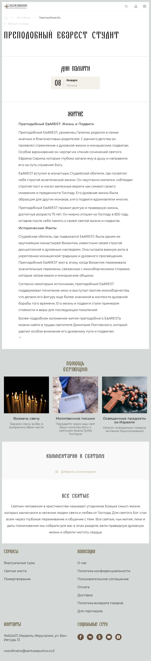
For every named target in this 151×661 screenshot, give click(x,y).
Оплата (83, 587)
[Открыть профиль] (136, 6)
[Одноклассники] (99, 637)
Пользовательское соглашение (103, 579)
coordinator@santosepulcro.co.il (29, 651)
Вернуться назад (18, 23)
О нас (82, 563)
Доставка (85, 595)
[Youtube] (109, 637)
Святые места (15, 571)
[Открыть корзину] (118, 6)
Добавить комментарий (78, 472)
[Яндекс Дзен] (118, 637)
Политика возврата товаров (100, 603)
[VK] (90, 637)
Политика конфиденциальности (103, 571)
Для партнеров (90, 611)
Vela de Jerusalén (16, 6)
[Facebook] (80, 637)
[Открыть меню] (144, 6)
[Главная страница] (6, 17)
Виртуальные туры (19, 563)
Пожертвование (17, 579)
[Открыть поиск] (126, 6)
